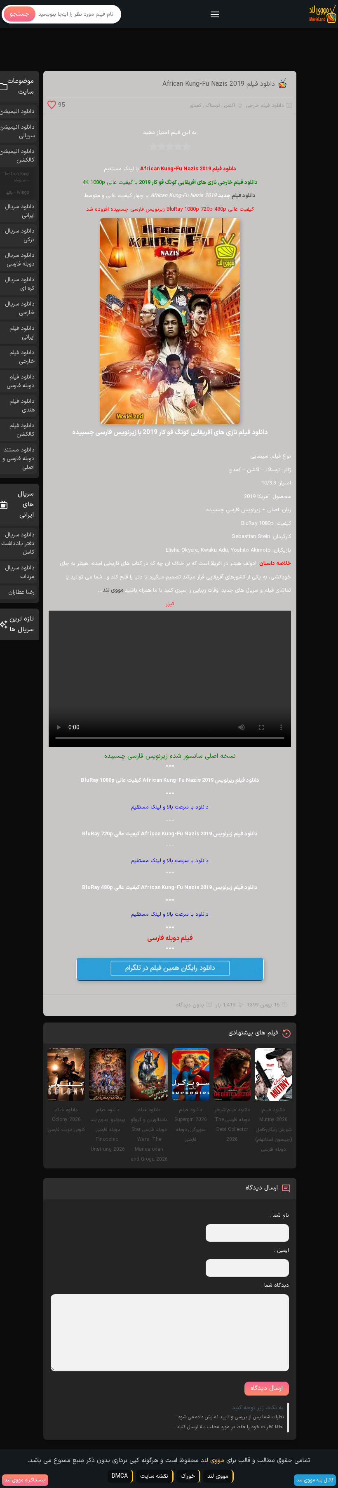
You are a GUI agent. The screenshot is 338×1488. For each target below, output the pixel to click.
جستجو (19, 14)
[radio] (186, 149)
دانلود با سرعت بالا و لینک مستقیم (170, 807)
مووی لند (114, 590)
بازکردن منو (215, 15)
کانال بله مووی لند (314, 1480)
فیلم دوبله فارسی (170, 938)
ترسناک (213, 105)
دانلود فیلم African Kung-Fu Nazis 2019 (218, 84)
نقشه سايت (154, 1476)
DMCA (120, 1476)
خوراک (188, 1476)
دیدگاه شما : (275, 1285)
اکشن (229, 105)
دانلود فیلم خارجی (265, 105)
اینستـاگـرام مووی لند (25, 1480)
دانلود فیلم (244, 196)
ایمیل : (281, 1250)
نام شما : (279, 1215)
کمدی (195, 105)
